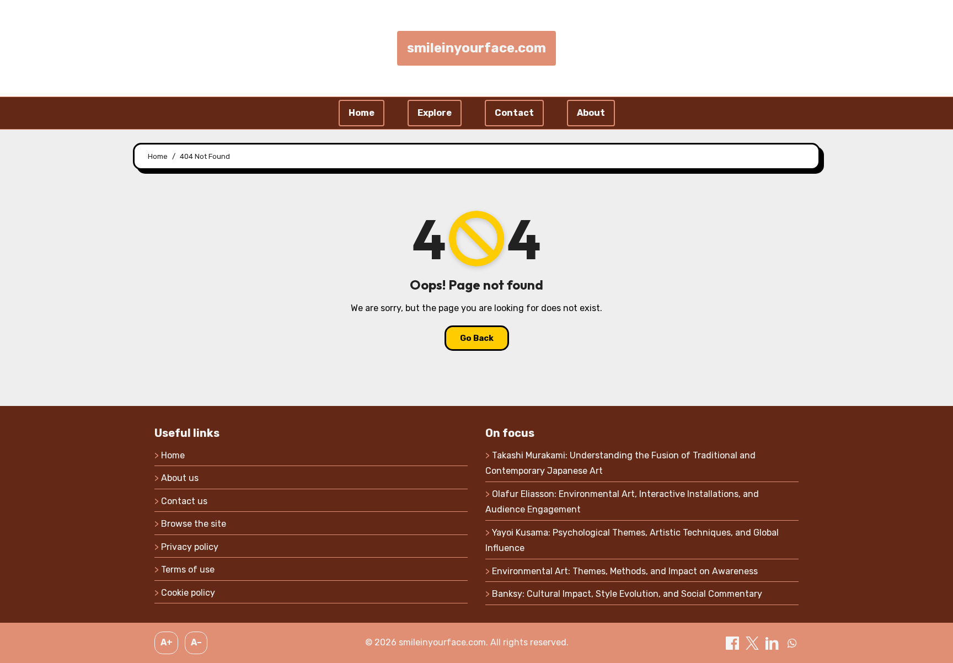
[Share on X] (753, 642)
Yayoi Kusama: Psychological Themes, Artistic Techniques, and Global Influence (632, 540)
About (591, 113)
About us (180, 478)
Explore (434, 113)
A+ (166, 642)
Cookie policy (188, 592)
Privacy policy (189, 547)
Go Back (477, 338)
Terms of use (188, 569)
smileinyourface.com (476, 48)
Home (361, 113)
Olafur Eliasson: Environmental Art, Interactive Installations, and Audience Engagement (622, 502)
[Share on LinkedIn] (773, 642)
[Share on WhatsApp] (792, 642)
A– (196, 642)
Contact (514, 113)
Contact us (184, 501)
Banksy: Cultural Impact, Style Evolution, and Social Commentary (627, 594)
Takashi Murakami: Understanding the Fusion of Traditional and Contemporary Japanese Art (620, 463)
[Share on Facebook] (733, 642)
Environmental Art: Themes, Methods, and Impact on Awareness (625, 571)
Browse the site (193, 523)
